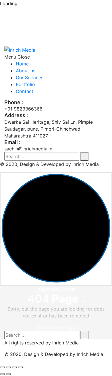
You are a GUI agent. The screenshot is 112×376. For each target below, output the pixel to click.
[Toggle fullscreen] (8, 367)
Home (22, 64)
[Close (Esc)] (20, 367)
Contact (24, 91)
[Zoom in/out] (2, 367)
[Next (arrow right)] (8, 374)
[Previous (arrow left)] (2, 374)
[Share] (14, 367)
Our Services (29, 77)
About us (25, 70)
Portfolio (25, 84)
